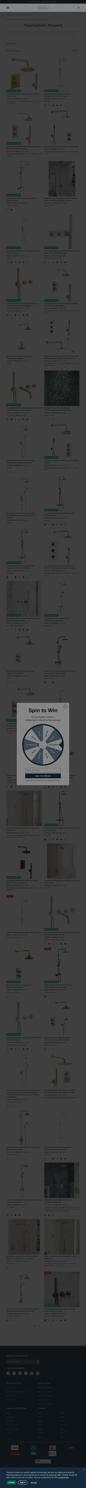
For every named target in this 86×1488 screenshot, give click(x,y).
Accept (11, 1482)
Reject (22, 1482)
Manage (34, 1482)
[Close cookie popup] (84, 1469)
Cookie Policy (63, 1477)
